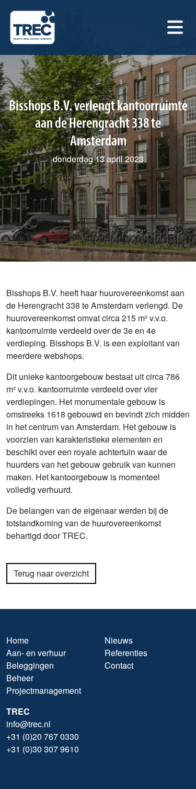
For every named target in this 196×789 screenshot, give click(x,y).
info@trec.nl (28, 724)
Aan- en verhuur (36, 653)
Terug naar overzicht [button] (51, 573)
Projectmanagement (43, 690)
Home (17, 640)
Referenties (126, 653)
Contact (119, 665)
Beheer (19, 678)
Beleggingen (30, 665)
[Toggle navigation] (175, 27)
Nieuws (119, 640)
